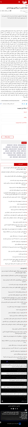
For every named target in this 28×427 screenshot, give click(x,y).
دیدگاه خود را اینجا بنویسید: (21, 123)
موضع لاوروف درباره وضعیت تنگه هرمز (19, 241)
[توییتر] (24, 104)
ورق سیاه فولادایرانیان (19, 153)
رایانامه (25, 117)
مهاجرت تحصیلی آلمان (22, 147)
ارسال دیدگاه (7, 137)
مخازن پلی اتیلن (8, 147)
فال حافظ (24, 149)
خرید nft (18, 151)
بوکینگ (14, 153)
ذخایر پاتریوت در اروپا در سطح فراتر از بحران (18, 207)
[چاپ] (1, 11)
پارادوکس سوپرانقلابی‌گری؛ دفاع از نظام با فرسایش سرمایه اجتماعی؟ (15, 176)
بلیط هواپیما (19, 155)
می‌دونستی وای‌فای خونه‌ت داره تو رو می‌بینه (17, 187)
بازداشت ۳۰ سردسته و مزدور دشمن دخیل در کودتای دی (15, 212)
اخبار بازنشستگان (9, 145)
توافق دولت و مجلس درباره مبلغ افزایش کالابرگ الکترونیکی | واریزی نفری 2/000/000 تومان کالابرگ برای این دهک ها (15, 193)
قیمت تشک (15, 145)
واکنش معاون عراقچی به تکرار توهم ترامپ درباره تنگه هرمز (15, 215)
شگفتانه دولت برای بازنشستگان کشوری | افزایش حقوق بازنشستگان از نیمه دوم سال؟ (10, 413)
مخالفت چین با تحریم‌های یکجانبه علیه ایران (18, 190)
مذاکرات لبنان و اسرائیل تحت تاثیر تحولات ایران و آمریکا (15, 264)
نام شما (25, 112)
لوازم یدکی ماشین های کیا (12, 155)
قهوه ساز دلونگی (15, 157)
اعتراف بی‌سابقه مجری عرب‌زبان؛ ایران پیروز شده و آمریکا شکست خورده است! (14, 247)
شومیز (11, 157)
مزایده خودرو (24, 155)
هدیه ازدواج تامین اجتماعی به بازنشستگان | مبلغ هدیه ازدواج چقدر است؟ (13, 172)
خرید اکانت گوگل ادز (13, 151)
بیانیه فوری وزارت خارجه (21, 204)
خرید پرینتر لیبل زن (9, 153)
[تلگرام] (26, 104)
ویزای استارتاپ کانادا (15, 147)
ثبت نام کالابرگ (23, 151)
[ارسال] (3, 11)
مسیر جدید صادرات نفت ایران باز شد (19, 257)
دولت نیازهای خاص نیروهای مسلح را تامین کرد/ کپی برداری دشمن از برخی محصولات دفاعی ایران (14, 260)
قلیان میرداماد (20, 149)
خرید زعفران (7, 151)
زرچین (25, 153)
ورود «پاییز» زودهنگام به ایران (20, 244)
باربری (4, 153)
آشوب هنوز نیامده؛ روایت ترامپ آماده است (18, 180)
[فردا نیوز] (24, 2)
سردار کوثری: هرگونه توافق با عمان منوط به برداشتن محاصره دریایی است (15, 183)
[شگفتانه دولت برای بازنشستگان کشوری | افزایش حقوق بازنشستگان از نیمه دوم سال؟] (23, 415)
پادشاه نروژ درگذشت (22, 254)
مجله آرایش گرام (5, 149)
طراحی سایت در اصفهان (22, 157)
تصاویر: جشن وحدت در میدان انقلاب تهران (18, 236)
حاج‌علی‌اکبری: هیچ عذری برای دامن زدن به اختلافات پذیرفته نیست (14, 232)
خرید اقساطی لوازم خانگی (22, 145)
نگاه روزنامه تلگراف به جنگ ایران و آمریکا (18, 209)
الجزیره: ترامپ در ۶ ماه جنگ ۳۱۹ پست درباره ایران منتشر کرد (14, 239)
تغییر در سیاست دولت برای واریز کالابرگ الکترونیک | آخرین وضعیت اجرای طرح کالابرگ (15, 225)
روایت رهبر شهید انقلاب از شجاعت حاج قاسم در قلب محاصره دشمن (14, 218)
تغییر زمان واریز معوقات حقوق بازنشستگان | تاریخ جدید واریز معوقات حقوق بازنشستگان (15, 168)
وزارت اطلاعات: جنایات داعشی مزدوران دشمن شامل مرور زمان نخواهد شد (14, 197)
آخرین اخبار (20, 164)
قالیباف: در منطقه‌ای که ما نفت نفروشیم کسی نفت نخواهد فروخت (14, 229)
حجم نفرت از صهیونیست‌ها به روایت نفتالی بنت (17, 201)
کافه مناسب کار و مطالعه (13, 149)
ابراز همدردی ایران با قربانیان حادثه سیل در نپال (17, 251)
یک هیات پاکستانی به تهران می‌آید (19, 222)
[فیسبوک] (22, 104)
